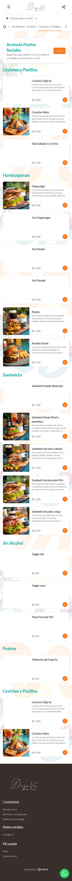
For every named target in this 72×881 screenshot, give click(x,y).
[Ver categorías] (66, 27)
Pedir (5, 851)
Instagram (8, 834)
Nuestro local (10, 809)
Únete (59, 50)
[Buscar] (4, 26)
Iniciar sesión (10, 856)
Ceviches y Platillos (49, 26)
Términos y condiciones (15, 814)
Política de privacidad (13, 819)
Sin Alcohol (18, 26)
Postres (31, 26)
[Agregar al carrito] (65, 99)
